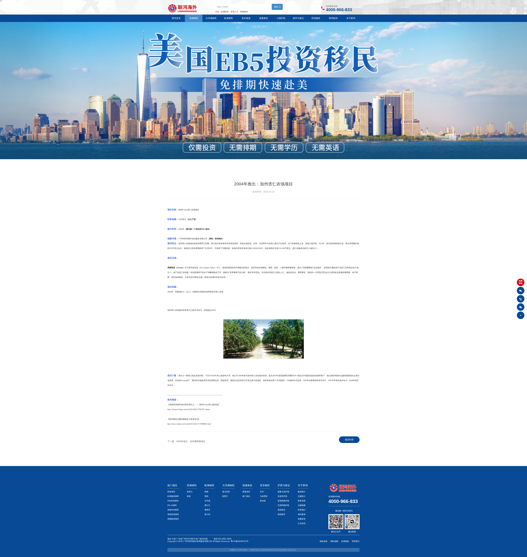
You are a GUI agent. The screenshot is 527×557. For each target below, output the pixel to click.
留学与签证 (298, 18)
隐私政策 (323, 541)
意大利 (207, 514)
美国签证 (281, 510)
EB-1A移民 (172, 505)
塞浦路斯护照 (283, 501)
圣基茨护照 (282, 496)
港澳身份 (263, 18)
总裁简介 (301, 496)
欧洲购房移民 (173, 496)
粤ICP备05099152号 (239, 541)
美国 (189, 496)
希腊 (206, 492)
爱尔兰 (207, 505)
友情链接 (345, 541)
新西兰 (225, 496)
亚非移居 (246, 18)
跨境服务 (316, 18)
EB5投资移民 (173, 501)
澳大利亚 (226, 492)
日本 (262, 492)
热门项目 (172, 485)
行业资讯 (301, 523)
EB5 (217, 12)
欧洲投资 (225, 12)
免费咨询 (520, 282)
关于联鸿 (350, 18)
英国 (206, 496)
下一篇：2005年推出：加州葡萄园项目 (186, 441)
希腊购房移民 (173, 519)
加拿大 (190, 492)
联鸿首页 (176, 18)
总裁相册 (301, 505)
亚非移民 (265, 485)
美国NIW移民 (173, 510)
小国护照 (281, 18)
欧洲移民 (228, 18)
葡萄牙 (207, 510)
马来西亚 (264, 496)
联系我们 (301, 510)
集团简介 (301, 492)
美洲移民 (193, 18)
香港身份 (246, 492)
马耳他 (207, 501)
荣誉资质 (301, 501)
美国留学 (281, 514)
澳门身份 (246, 496)
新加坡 (263, 501)
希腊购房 (244, 12)
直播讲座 (301, 519)
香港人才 (234, 12)
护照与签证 (284, 485)
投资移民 (171, 492)
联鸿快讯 (333, 18)
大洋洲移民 (211, 18)
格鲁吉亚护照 (283, 492)
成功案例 (301, 514)
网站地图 (334, 541)
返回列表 (349, 439)
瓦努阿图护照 (283, 505)
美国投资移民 (173, 514)
